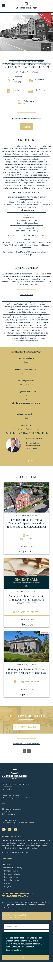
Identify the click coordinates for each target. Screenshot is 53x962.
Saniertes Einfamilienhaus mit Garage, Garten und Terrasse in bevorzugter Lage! (26, 599)
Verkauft (45, 18)
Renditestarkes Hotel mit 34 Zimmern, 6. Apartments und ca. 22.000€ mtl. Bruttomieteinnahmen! (26, 523)
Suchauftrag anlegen (26, 727)
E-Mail (26, 127)
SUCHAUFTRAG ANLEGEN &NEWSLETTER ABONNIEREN (14, 916)
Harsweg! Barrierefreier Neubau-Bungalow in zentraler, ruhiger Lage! (26, 671)
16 (47, 47)
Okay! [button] (25, 958)
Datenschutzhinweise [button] (15, 950)
